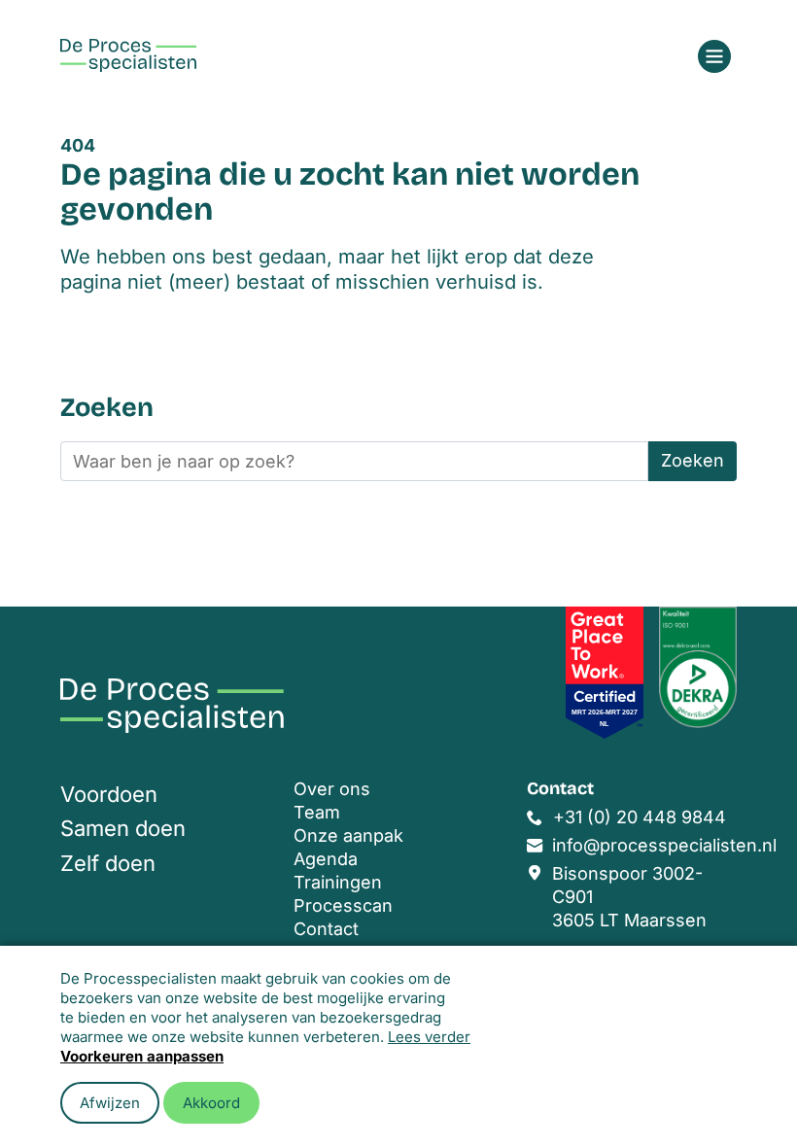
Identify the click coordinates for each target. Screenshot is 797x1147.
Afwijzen (110, 1103)
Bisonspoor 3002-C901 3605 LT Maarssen (629, 896)
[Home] (128, 55)
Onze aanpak (348, 835)
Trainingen (338, 882)
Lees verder (429, 1036)
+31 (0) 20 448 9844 (639, 817)
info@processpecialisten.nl (664, 845)
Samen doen (123, 828)
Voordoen (108, 794)
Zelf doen (108, 863)
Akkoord (211, 1103)
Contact (326, 929)
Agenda (326, 859)
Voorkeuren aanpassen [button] (142, 1056)
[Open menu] (714, 56)
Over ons (332, 789)
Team (317, 812)
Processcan (343, 905)
